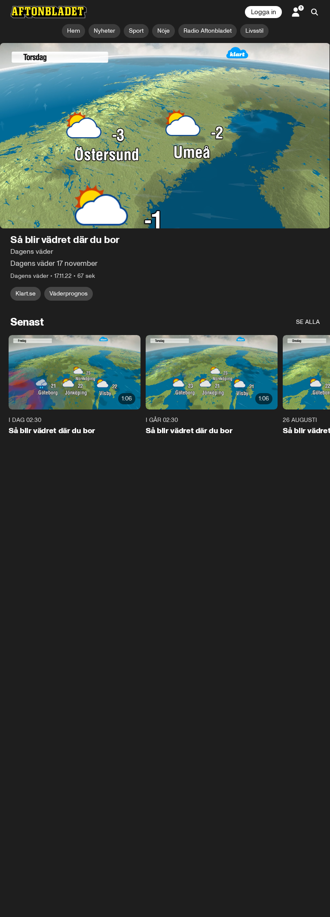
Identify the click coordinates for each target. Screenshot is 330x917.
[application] (165, 136)
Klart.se (25, 294)
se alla (308, 322)
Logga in (263, 12)
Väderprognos (68, 294)
